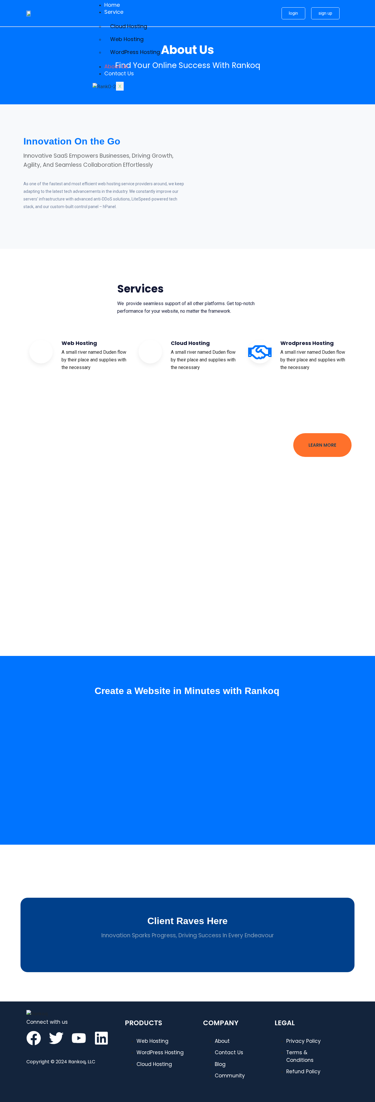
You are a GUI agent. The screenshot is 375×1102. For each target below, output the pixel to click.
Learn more (322, 445)
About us (116, 66)
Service (113, 12)
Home (112, 4)
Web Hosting (127, 39)
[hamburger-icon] (267, 2)
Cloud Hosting (128, 26)
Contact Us (119, 73)
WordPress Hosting (135, 52)
